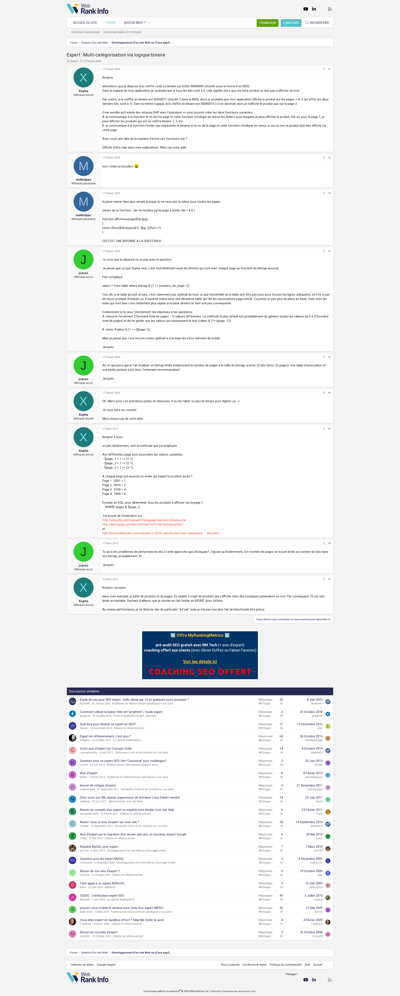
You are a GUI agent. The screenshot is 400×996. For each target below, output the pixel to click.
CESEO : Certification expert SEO (102, 895)
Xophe (74, 61)
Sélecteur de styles (82, 964)
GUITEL (318, 911)
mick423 (85, 936)
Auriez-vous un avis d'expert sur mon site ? (109, 822)
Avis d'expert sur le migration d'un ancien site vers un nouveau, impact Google (133, 834)
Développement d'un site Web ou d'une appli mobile (136, 850)
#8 (329, 543)
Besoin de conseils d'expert (99, 932)
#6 (329, 392)
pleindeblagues (313, 777)
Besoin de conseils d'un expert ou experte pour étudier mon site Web (127, 810)
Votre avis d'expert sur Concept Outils (106, 748)
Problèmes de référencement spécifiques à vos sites (142, 703)
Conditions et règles (254, 964)
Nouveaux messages (85, 32)
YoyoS (318, 801)
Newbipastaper (314, 740)
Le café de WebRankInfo (127, 740)
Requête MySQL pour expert (99, 847)
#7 (329, 428)
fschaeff (85, 703)
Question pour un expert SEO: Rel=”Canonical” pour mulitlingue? (123, 761)
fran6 (319, 813)
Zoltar (83, 838)
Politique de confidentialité (286, 964)
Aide (307, 964)
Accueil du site (85, 23)
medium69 (86, 862)
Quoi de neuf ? (135, 23)
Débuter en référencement (129, 728)
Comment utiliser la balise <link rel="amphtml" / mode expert (121, 712)
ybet (320, 875)
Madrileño (316, 703)
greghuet (85, 715)
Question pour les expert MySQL (102, 859)
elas (320, 728)
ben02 (83, 777)
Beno (83, 887)
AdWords (110, 887)
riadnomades (87, 789)
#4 (329, 251)
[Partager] (324, 69)
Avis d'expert (89, 773)
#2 (329, 157)
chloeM (84, 826)
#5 (329, 357)
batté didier (86, 911)
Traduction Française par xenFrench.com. (233, 991)
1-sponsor (85, 923)
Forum (110, 23)
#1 (329, 69)
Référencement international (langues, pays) (132, 764)
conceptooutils (88, 752)
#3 (329, 193)
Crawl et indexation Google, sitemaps (134, 715)
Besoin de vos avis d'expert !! (100, 871)
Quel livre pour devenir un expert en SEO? (108, 724)
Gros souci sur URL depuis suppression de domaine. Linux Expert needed (130, 797)
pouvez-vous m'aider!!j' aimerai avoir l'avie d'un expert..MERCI (121, 908)
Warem (84, 728)
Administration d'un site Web (125, 801)
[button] (149, 23)
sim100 (84, 850)
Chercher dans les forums (122, 32)
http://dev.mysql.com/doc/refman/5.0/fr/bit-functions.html (142, 524)
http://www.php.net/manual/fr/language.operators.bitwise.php (144, 520)
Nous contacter (230, 964)
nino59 (84, 764)
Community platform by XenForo (176, 991)
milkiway (85, 801)
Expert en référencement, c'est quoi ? (105, 736)
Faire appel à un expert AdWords (102, 883)
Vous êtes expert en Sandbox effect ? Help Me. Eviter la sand (122, 920)
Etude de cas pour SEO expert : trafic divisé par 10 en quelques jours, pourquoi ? (134, 699)
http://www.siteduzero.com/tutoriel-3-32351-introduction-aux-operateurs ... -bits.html (160, 533)
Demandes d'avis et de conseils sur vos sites (141, 752)
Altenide (85, 899)
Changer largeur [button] (106, 964)
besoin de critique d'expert (98, 785)
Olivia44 (84, 875)
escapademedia (89, 813)
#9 (329, 579)
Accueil (317, 964)
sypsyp (318, 899)
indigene (85, 740)
